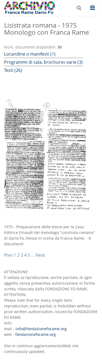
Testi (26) (13, 70)
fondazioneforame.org (35, 334)
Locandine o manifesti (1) (29, 54)
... (33, 255)
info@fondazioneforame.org (41, 328)
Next (40, 255)
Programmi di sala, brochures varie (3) (43, 62)
